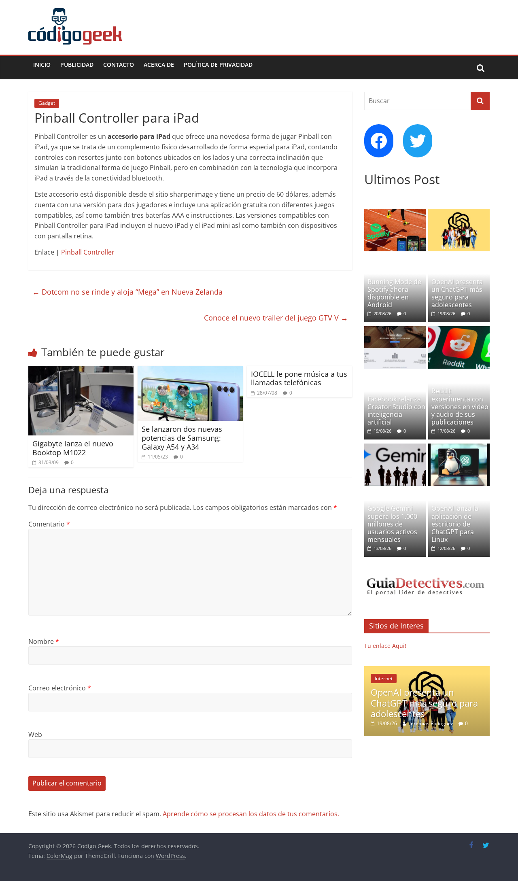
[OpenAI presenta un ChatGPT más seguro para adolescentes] (459, 213)
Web (35, 734)
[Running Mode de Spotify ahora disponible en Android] (395, 213)
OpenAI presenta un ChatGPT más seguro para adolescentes (457, 293)
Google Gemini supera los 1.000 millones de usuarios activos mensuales (392, 524)
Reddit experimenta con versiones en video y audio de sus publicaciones (459, 406)
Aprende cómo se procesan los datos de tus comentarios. (251, 813)
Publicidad (76, 64)
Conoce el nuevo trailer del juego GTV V (276, 318)
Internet (384, 678)
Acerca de (159, 64)
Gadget (46, 103)
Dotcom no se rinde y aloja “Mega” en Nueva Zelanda (127, 292)
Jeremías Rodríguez (432, 723)
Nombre (43, 641)
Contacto (118, 64)
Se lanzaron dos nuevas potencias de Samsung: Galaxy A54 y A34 (182, 437)
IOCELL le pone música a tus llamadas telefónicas (299, 378)
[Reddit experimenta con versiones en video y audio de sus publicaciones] (459, 330)
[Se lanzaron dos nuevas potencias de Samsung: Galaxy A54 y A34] (190, 370)
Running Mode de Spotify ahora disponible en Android (394, 293)
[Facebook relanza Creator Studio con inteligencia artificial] (395, 330)
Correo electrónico (59, 688)
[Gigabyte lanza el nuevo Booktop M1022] (81, 370)
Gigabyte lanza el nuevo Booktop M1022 (72, 448)
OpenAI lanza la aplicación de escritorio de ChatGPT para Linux (454, 524)
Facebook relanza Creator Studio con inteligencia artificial (396, 411)
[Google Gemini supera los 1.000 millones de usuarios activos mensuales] (395, 448)
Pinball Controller (88, 252)
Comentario (49, 524)
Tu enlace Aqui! (385, 646)
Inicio (42, 64)
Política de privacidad (218, 64)
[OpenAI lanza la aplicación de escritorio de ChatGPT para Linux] (459, 448)
